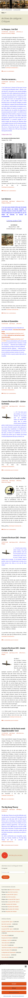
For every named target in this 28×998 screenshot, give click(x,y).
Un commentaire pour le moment (10, 470)
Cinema (19, 31)
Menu (3, 12)
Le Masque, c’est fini (10, 29)
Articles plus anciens (13, 855)
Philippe (13, 33)
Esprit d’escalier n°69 (6, 950)
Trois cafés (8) (5, 935)
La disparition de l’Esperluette (9, 952)
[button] (25, 966)
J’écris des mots (5, 942)
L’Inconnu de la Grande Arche (13, 478)
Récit (16, 406)
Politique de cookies (7, 996)
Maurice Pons (21, 201)
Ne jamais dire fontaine (11, 904)
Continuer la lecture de (12, 67)
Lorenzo (20, 323)
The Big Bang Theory (10, 807)
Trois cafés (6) (5, 957)
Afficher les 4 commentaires (9, 393)
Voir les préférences (14, 992)
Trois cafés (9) (5, 926)
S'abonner (5, 877)
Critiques (13, 31)
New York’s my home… (15, 889)
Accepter (14, 984)
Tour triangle (9, 735)
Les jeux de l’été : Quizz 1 (12, 894)
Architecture (21, 733)
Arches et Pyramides (10, 321)
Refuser (14, 988)
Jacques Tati (21, 81)
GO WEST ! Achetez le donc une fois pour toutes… (13, 931)
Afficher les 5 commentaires (9, 190)
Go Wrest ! (23, 542)
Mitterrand (4, 482)
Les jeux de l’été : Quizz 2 (7, 921)
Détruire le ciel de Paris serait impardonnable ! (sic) (13, 730)
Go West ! (23, 406)
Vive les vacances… (9, 79)
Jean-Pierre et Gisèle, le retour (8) (9, 947)
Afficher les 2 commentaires (9, 313)
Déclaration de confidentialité (18, 996)
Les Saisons (6, 199)
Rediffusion (8, 203)
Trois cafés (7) (5, 945)
